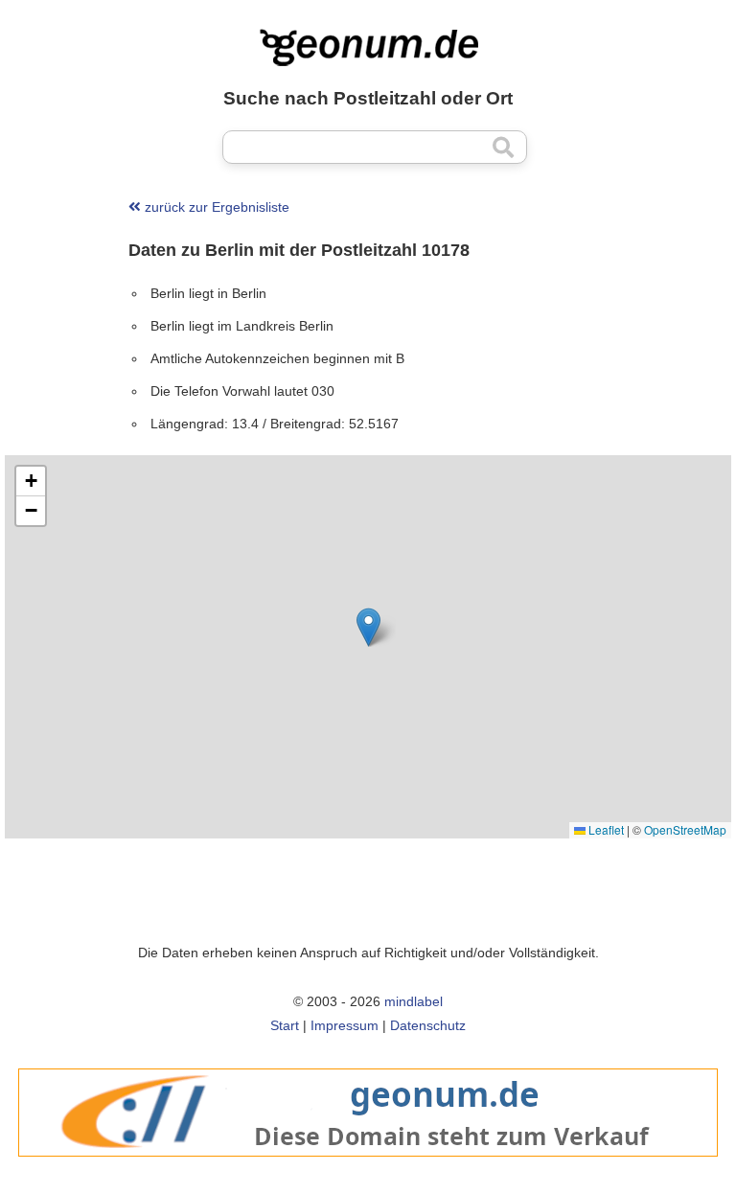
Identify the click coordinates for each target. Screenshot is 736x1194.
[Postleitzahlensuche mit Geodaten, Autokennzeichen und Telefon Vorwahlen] (368, 47)
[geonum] (368, 1167)
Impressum (344, 1025)
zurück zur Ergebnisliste (215, 207)
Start (284, 1025)
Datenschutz (428, 1025)
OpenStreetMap (685, 829)
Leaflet (605, 829)
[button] (368, 627)
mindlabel (413, 1001)
